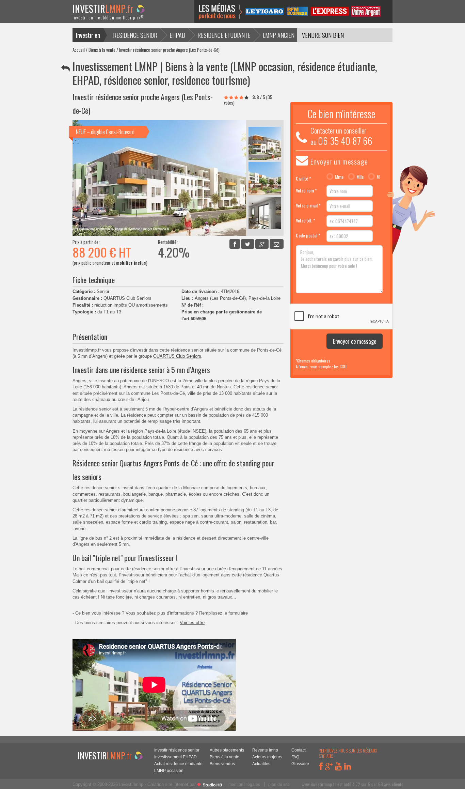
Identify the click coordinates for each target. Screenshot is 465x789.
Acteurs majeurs (267, 757)
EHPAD (177, 35)
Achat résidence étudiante (178, 763)
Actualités (261, 763)
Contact (298, 750)
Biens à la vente (102, 49)
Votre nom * (306, 190)
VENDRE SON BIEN (323, 35)
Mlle (360, 176)
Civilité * (303, 178)
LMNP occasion (168, 770)
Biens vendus (222, 763)
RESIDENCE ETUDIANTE (224, 35)
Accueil (79, 49)
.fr (108, 13)
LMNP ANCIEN (278, 35)
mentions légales (244, 784)
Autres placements (227, 750)
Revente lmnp (265, 750)
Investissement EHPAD (175, 757)
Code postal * (308, 235)
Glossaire (300, 763)
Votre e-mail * (308, 205)
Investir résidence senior (176, 750)
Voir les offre (192, 622)
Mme (339, 176)
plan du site (279, 784)
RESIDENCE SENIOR (135, 35)
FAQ (295, 757)
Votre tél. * (305, 220)
